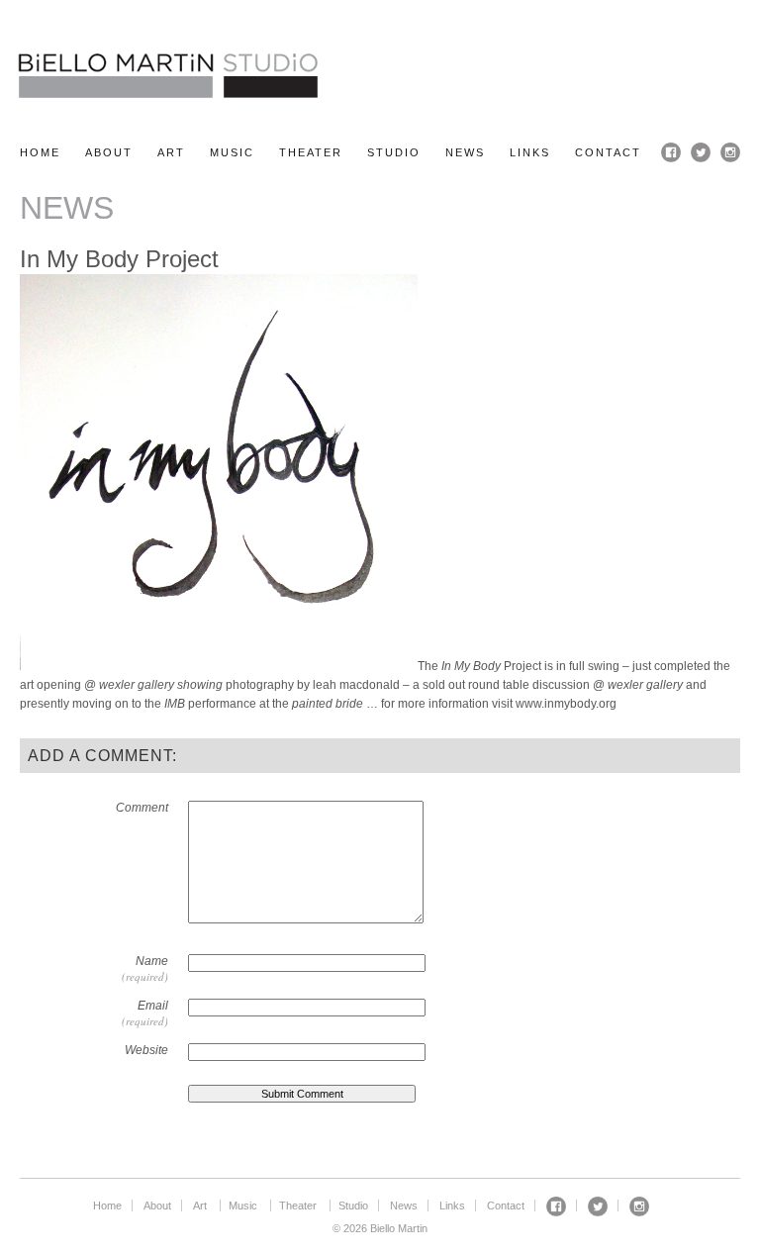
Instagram (730, 152)
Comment (142, 808)
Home (40, 152)
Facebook (671, 152)
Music (232, 152)
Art (171, 152)
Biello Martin (168, 75)
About (109, 152)
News (465, 152)
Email (153, 1006)
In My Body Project (119, 258)
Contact (608, 152)
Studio (394, 152)
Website (146, 1050)
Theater (310, 152)
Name (152, 961)
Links (530, 152)
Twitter (701, 152)
